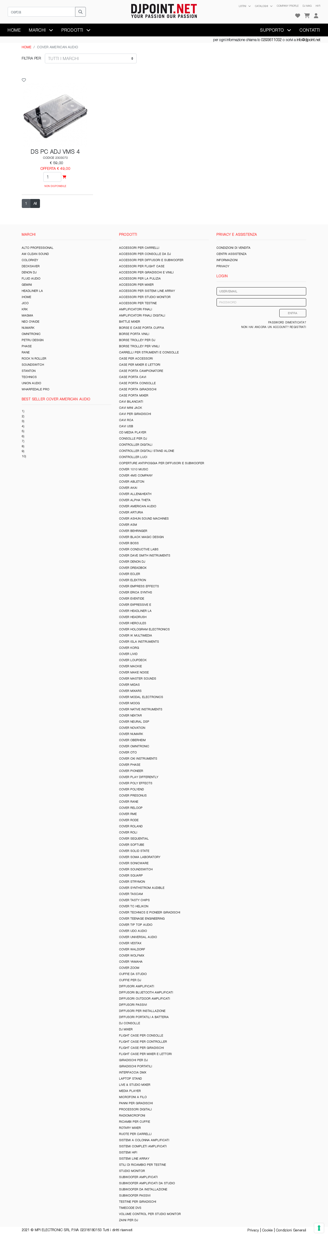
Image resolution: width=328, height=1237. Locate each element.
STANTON (29, 370)
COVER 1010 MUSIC (133, 469)
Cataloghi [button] (262, 6)
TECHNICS (29, 376)
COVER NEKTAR (130, 715)
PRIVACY (223, 266)
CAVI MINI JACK (130, 407)
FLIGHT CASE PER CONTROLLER (143, 1041)
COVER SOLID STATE (134, 850)
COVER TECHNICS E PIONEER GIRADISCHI (149, 912)
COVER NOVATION (132, 727)
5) (23, 431)
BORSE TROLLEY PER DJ (137, 340)
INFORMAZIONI (227, 260)
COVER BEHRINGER (133, 530)
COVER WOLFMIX (131, 955)
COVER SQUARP (131, 875)
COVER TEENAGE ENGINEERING (142, 918)
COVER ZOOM (129, 967)
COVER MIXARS (130, 690)
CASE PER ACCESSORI (136, 358)
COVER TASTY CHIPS (134, 900)
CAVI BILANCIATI (131, 401)
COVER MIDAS (129, 684)
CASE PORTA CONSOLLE (137, 383)
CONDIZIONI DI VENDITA (234, 247)
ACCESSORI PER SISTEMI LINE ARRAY (147, 290)
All (35, 203)
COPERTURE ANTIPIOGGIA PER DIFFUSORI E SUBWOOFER (161, 463)
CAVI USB (126, 426)
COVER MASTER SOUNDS (137, 678)
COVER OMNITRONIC (134, 746)
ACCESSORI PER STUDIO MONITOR (145, 296)
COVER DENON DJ (132, 561)
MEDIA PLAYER (130, 1090)
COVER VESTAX (130, 943)
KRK (25, 309)
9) (23, 451)
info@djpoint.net (308, 40)
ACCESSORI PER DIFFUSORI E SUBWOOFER (151, 260)
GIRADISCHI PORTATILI (135, 1066)
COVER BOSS (129, 543)
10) (24, 456)
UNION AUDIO (31, 383)
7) (23, 441)
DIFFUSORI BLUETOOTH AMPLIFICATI (146, 992)
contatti (310, 30)
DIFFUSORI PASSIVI (133, 1004)
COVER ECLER (129, 573)
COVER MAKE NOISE (134, 672)
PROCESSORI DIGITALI (135, 1109)
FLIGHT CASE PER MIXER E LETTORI (145, 1053)
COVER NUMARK (131, 733)
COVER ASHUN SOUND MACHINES (144, 518)
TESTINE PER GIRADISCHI (137, 1201)
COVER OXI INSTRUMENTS (138, 758)
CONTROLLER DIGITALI (135, 444)
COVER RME (128, 813)
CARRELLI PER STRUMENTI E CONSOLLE (149, 352)
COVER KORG (129, 647)
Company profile (288, 5)
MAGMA (27, 315)
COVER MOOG (129, 703)
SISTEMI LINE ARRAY (134, 1158)
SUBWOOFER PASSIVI (135, 1195)
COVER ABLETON (131, 481)
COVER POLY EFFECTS (135, 783)
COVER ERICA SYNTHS (135, 592)
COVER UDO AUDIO (133, 930)
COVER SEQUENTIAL (134, 838)
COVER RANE (128, 801)
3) (23, 421)
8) (23, 446)
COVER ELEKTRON (132, 580)
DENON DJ (29, 272)
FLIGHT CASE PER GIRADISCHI (141, 1047)
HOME (27, 47)
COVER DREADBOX (133, 567)
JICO (25, 303)
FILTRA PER (31, 58)
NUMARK (28, 327)
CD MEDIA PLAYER (132, 432)
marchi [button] (38, 30)
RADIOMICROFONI (132, 1115)
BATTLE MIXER (129, 321)
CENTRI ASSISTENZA (232, 253)
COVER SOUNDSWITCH (136, 869)
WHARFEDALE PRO (35, 389)
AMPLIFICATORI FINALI (135, 309)
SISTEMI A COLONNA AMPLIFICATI (144, 1140)
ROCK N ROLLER (34, 358)
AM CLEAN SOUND (35, 253)
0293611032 (271, 40)
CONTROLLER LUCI (133, 456)
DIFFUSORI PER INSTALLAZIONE (142, 1010)
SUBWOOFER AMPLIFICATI (138, 1177)
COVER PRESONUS (133, 795)
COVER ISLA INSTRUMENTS (139, 641)
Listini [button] (243, 6)
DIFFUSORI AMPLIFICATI (136, 986)
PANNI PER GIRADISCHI (136, 1103)
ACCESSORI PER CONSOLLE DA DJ (145, 253)
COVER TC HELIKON (133, 906)
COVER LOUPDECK (133, 660)
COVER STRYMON (132, 881)
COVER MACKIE (130, 666)
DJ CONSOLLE (129, 1023)
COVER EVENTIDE (131, 598)
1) (23, 411)
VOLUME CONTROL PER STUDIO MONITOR (150, 1213)
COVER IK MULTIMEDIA (135, 635)
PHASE (27, 346)
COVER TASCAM (131, 893)
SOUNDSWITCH (33, 364)
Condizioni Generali (291, 1230)
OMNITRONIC (31, 333)
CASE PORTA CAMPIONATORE (141, 370)
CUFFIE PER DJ (130, 980)
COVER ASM (128, 524)
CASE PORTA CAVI (132, 376)
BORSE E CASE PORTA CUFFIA (141, 327)
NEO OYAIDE (30, 321)
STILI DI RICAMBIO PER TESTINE (142, 1164)
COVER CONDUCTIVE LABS (139, 549)
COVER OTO (128, 752)
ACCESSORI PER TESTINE (138, 303)
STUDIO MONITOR (132, 1170)
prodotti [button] (73, 30)
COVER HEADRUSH (133, 616)
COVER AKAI (128, 487)
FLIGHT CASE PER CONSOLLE (141, 1035)
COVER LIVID (128, 653)
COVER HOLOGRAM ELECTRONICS (144, 629)
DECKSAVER (31, 266)
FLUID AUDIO (31, 278)
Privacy (253, 1230)
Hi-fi (318, 5)
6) (23, 436)
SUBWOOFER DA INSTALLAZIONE (143, 1189)
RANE (26, 352)
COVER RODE (129, 820)
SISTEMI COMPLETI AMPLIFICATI (143, 1146)
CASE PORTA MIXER (133, 395)
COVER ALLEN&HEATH (135, 493)
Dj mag (307, 5)
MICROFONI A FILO (133, 1097)
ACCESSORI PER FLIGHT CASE (142, 266)
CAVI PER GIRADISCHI (135, 413)
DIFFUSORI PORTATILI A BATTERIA (144, 1017)
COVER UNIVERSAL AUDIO (138, 937)
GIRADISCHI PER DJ (133, 1060)
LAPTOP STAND (130, 1078)
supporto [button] (272, 30)
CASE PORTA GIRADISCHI (138, 389)
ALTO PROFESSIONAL (38, 247)
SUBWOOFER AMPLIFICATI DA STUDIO (147, 1183)
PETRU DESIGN (33, 340)
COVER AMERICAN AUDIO (137, 506)
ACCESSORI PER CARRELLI (139, 247)
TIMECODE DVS (130, 1207)
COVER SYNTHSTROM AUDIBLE (142, 887)
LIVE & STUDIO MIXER (134, 1084)
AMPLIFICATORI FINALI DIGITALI (142, 315)
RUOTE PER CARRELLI (135, 1133)
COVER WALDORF (132, 949)
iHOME (26, 296)
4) (23, 426)
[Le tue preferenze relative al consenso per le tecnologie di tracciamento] (319, 1228)
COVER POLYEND (131, 789)
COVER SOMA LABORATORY (139, 857)
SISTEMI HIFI (128, 1152)
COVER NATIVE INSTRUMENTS (140, 709)
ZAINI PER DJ (128, 1220)
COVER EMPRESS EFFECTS (139, 586)
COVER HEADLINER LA (135, 610)
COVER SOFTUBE (131, 844)
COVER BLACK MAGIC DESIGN (141, 536)
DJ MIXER (126, 1029)
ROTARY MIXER (130, 1127)
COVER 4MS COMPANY (136, 475)
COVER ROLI (128, 832)
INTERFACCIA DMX (132, 1072)
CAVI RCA (126, 420)
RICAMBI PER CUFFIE (134, 1121)
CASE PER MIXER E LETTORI (139, 364)
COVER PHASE (129, 764)
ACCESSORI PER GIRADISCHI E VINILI (146, 272)
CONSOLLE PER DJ (133, 438)
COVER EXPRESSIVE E (135, 604)
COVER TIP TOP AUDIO (135, 924)
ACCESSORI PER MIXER (136, 284)
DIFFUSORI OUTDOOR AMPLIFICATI (144, 998)
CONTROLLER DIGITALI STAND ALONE (146, 450)
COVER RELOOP (131, 807)
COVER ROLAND (131, 826)
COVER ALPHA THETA (135, 500)
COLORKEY (30, 260)
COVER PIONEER (131, 770)
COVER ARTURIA (131, 512)
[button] (316, 16)
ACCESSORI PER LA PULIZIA (140, 278)
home (14, 30)
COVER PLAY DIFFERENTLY (138, 777)
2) (23, 416)
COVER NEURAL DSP (134, 721)
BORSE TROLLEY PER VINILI (139, 346)
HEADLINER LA (32, 290)
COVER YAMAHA (131, 961)
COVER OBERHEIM (132, 740)
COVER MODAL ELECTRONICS (141, 697)
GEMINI (27, 284)
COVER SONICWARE (134, 863)
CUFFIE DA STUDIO (133, 973)
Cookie (267, 1230)
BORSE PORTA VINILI (134, 333)
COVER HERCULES (132, 623)
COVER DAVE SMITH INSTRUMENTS (144, 555)
